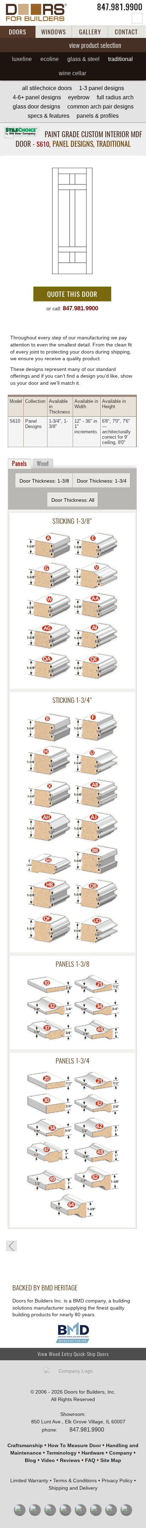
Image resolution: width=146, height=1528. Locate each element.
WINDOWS (53, 32)
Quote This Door (72, 294)
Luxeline (22, 59)
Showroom (72, 1414)
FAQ (90, 1460)
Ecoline (49, 59)
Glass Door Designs (36, 107)
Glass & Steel (83, 59)
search (137, 18)
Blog (30, 1460)
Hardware (93, 1453)
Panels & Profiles (98, 116)
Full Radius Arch (115, 97)
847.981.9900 (119, 6)
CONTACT (126, 32)
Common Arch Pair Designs (100, 107)
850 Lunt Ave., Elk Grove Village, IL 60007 (78, 1421)
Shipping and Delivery (73, 1488)
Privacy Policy (117, 1480)
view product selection (95, 45)
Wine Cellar (72, 73)
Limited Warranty (29, 1480)
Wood (43, 463)
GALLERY (90, 32)
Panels (19, 463)
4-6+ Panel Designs (37, 97)
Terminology (61, 1453)
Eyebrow (79, 97)
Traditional (120, 59)
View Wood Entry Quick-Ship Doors (73, 1354)
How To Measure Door (74, 1445)
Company (120, 1453)
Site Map (110, 1460)
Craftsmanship (25, 1445)
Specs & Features (48, 116)
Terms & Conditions (75, 1480)
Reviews (70, 1460)
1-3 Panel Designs (101, 88)
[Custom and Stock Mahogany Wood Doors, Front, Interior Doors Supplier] (40, 12)
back (11, 1246)
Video (48, 1460)
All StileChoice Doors (47, 88)
